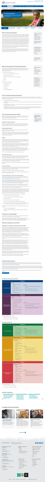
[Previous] (2, 399)
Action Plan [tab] (40, 28)
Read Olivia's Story (36, 84)
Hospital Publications (35, 464)
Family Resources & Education (30, 6)
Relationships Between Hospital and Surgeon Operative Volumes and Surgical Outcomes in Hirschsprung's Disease (21, 397)
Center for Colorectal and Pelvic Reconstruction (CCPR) (37, 42)
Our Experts (34, 465)
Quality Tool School (35, 452)
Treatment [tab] (26, 28)
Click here (35, 59)
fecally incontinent (12, 208)
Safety (33, 455)
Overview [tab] (5, 28)
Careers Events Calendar (22, 464)
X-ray (8, 100)
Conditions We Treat (10, 6)
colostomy (6, 148)
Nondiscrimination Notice (23, 479)
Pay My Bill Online (5, 457)
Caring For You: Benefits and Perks (23, 461)
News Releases (34, 460)
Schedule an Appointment (38, 0)
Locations (19, 6)
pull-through (8, 177)
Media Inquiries (34, 461)
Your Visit (23, 6)
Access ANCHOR (5, 469)
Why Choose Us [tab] (33, 28)
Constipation (4, 170)
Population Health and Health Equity (23, 451)
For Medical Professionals (30, 1)
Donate (40, 1)
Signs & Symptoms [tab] (12, 28)
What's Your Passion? (21, 460)
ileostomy (3, 130)
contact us (21, 255)
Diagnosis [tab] (19, 28)
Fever (4, 78)
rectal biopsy (6, 106)
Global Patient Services (6, 463)
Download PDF (36, 73)
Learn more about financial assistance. (6, 454)
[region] (22, 399)
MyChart (42, 0)
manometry (7, 104)
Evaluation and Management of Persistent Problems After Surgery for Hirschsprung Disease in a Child (8, 397)
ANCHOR (20, 468)
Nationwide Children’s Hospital (33, 479)
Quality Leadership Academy (36, 451)
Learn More (36, 53)
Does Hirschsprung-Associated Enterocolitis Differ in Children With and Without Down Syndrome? (34, 397)
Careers (42, 1)
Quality (34, 1)
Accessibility (17, 479)
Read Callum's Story (37, 85)
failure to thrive (10, 89)
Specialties (15, 6)
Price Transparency (4, 455)
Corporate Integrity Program (22, 452)
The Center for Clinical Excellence (37, 446)
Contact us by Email (6, 451)
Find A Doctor (4, 6)
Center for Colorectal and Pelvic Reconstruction (9, 262)
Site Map (14, 479)
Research (37, 1)
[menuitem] (4, 6)
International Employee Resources (23, 465)
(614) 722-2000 (4, 449)
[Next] (42, 399)
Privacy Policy (10, 479)
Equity (33, 456)
